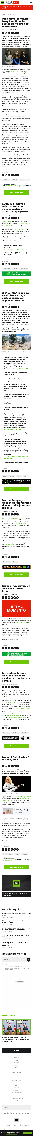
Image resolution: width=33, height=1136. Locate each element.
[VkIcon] (5, 1113)
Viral (16, 1060)
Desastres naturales (8, 476)
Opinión (16, 1067)
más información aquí (11, 1134)
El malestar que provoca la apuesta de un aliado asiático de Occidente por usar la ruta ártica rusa (16, 943)
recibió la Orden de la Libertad (11, 702)
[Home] (2, 2)
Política (15, 179)
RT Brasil (14, 1124)
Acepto (12, 964)
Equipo (16, 1085)
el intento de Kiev (17, 714)
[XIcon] (13, 1113)
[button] (16, 883)
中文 (8, 1127)
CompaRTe (7, 1124)
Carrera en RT (16, 1090)
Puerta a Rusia (25, 1127)
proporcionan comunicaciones (17, 718)
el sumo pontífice (20, 229)
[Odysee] (10, 1113)
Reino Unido (6, 562)
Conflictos (15, 733)
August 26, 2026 (9, 374)
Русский (27, 1125)
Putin (26, 73)
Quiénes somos (16, 1080)
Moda (15, 268)
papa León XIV (7, 222)
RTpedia (16, 1070)
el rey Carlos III (10, 545)
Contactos (16, 1083)
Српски (21, 1125)
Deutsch (27, 1124)
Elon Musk (24, 733)
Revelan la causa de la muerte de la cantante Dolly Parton (21, 810)
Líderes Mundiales (16, 1072)
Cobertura (16, 1088)
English (8, 1125)
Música (17, 854)
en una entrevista (21, 623)
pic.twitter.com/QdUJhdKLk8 (13, 249)
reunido (12, 71)
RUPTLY (18, 1127)
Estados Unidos (7, 854)
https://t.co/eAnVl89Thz (12, 456)
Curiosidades (6, 268)
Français (14, 1125)
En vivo (16, 2)
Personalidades (25, 268)
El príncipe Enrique (7, 518)
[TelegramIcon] (16, 1113)
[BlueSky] (19, 1113)
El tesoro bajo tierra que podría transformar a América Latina (16, 921)
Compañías (6, 733)
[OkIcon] (22, 1113)
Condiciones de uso (16, 1092)
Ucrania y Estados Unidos (22, 708)
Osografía (8, 1015)
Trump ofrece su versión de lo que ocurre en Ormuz (16, 7)
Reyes (14, 562)
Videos (16, 1065)
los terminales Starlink (13, 716)
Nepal (25, 476)
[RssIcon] (25, 1113)
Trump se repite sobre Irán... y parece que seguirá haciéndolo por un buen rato (16, 1039)
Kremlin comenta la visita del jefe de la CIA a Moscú (16, 914)
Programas (16, 1062)
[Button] (28, 2)
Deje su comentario (16, 193)
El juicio (10, 115)
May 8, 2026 (7, 255)
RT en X (16, 1050)
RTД (12, 1127)
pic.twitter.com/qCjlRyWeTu (13, 429)
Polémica (25, 854)
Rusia (22, 179)
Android (16, 1100)
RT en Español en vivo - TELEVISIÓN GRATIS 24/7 (15, 894)
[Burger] (31, 2)
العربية (20, 1124)
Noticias (16, 1058)
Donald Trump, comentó (23, 797)
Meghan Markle (19, 518)
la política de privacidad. (14, 964)
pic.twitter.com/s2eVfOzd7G (18, 369)
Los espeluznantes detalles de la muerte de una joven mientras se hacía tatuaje (16, 929)
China (19, 476)
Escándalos (6, 179)
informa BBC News (19, 524)
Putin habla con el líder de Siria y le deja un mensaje (15, 936)
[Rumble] (8, 1113)
